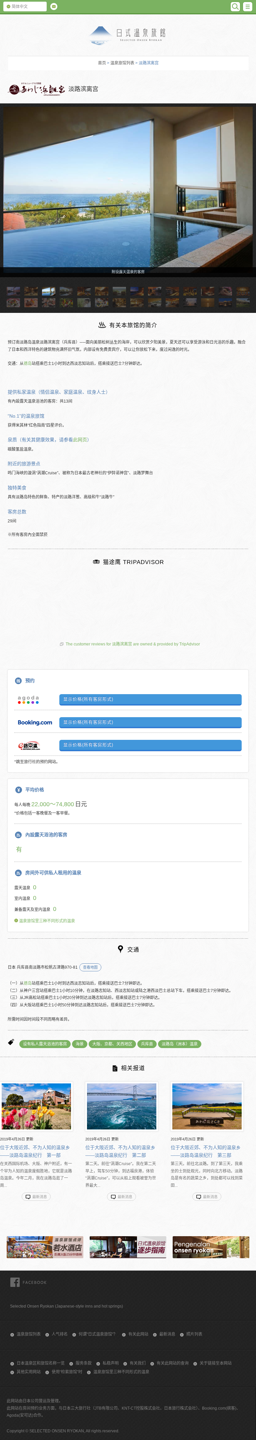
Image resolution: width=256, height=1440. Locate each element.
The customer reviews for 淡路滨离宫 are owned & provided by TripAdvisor (133, 644)
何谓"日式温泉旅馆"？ (98, 1334)
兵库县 (147, 1044)
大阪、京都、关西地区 (112, 1044)
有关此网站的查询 (173, 1363)
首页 (102, 63)
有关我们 (138, 1363)
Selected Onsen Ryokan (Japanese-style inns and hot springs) (66, 1306)
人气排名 (60, 1334)
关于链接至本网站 (216, 1363)
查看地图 (90, 967)
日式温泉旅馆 (128, 36)
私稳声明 (111, 1363)
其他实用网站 (29, 1372)
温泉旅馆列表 (122, 63)
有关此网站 (138, 1334)
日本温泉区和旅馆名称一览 (41, 1363)
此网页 (80, 439)
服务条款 (84, 1363)
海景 (80, 1044)
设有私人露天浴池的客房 (45, 1044)
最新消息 (167, 1334)
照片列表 (194, 1334)
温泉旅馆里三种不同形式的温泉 (46, 921)
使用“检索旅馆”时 (67, 1372)
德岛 (28, 363)
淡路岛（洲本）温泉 (180, 1044)
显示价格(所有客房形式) (88, 698)
